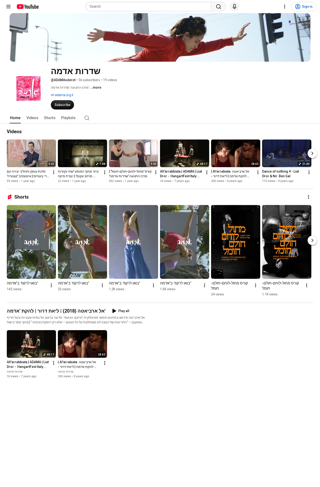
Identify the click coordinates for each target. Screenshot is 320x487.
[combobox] (149, 6)
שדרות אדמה (14, 371)
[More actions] (53, 172)
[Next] (312, 153)
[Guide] (8, 6)
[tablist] (160, 118)
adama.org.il (63, 95)
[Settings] (284, 6)
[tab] (15, 118)
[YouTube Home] (27, 6)
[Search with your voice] (234, 6)
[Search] (218, 6)
